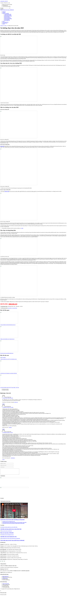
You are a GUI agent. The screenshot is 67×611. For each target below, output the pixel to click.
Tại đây (22, 228)
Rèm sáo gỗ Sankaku (7, 17)
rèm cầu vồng (7, 191)
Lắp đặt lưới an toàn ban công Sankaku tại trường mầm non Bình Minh (13, 523)
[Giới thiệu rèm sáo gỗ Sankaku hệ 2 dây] (7, 534)
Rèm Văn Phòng (7, 16)
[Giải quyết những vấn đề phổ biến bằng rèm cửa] (9, 323)
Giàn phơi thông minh (7, 14)
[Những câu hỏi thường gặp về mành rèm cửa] (9, 337)
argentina (10, 427)
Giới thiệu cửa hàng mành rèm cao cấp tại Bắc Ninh (10, 529)
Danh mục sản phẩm (5, 13)
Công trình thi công (5, 22)
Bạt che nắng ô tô (7, 20)
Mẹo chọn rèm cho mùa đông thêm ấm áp (6, 353)
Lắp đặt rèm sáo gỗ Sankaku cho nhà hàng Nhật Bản (8, 373)
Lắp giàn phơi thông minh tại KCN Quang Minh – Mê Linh (9, 387)
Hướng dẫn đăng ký (5, 576)
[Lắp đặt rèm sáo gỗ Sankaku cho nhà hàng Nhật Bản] (9, 371)
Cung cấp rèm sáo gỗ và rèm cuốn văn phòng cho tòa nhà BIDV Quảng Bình (14, 522)
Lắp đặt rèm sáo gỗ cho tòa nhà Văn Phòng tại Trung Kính (12, 519)
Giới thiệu (3, 12)
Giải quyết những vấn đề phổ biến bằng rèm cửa (7, 324)
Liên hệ (3, 23)
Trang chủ (3, 11)
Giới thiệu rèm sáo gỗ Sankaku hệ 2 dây (8, 521)
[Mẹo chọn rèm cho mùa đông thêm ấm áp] (9, 351)
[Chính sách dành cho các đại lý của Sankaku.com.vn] (3, 357)
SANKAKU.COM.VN (4, 1)
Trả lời (3, 403)
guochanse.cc (13, 457)
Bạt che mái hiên (7, 19)
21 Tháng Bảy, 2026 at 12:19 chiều (7, 407)
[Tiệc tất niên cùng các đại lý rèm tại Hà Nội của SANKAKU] (10, 538)
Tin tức (3, 21)
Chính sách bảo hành (5, 583)
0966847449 (3, 9)
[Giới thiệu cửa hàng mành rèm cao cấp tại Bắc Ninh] (8, 527)
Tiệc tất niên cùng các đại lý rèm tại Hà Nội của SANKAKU (12, 540)
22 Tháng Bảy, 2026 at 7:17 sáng (7, 432)
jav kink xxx (16, 402)
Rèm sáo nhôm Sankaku (8, 18)
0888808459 (10, 9)
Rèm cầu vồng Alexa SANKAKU (7, 532)
